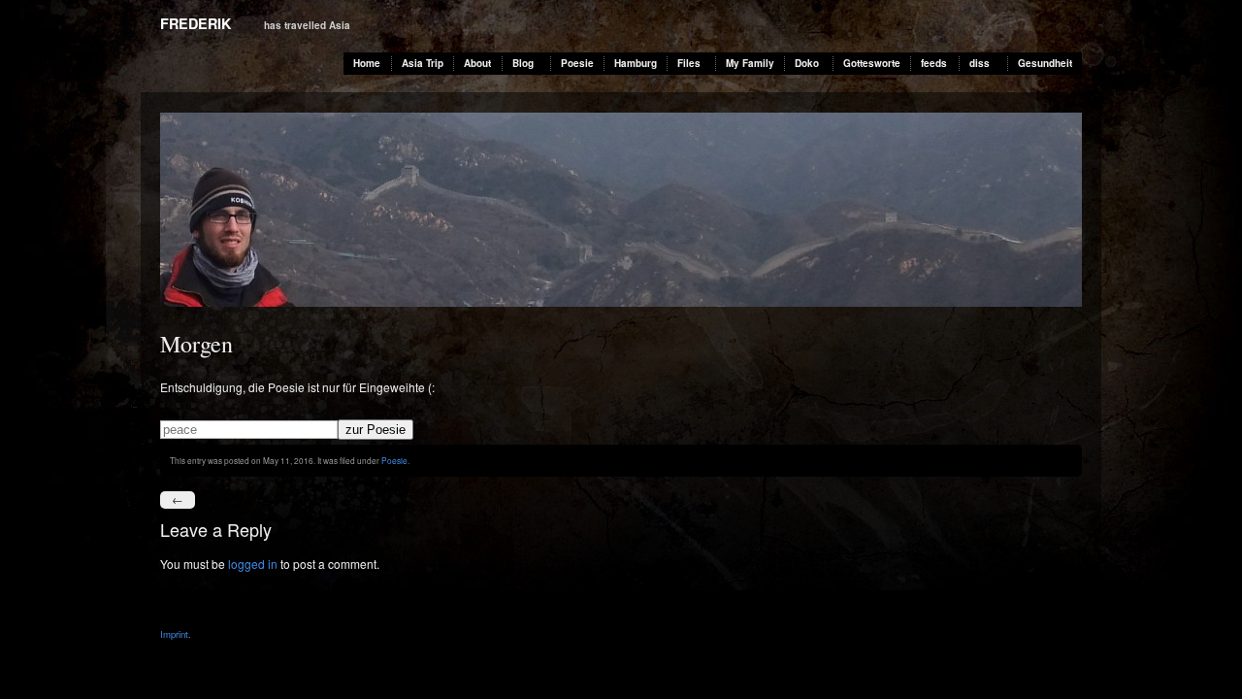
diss (979, 63)
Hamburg (635, 63)
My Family (750, 63)
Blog (523, 63)
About (477, 63)
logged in (253, 563)
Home (366, 63)
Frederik (195, 23)
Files (689, 63)
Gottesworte (871, 63)
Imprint (174, 634)
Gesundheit (1045, 63)
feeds (934, 63)
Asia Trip (422, 63)
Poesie (577, 63)
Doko (807, 63)
